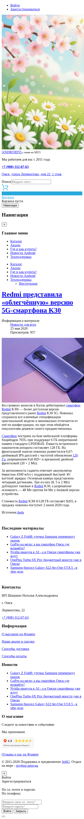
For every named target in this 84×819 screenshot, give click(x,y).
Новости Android (22, 253)
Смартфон (9, 436)
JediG (66, 762)
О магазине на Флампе (18, 634)
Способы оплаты (14, 656)
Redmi (6, 409)
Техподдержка (20, 257)
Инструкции (28, 283)
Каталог (16, 241)
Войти (15, 5)
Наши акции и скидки (18, 641)
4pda (20, 512)
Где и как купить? (23, 249)
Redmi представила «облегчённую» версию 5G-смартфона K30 (37, 302)
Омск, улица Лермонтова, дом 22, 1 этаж (32, 174)
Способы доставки (15, 649)
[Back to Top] (3, 816)
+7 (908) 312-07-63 (15, 167)
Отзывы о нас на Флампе (20, 754)
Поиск (6, 181)
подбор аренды (27, 765)
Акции (15, 245)
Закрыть (21, 811)
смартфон (73, 405)
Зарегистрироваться (25, 9)
